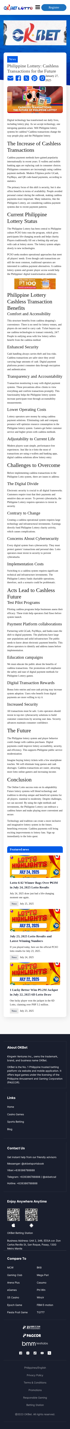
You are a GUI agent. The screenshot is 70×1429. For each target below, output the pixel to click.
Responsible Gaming (35, 1397)
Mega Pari (43, 1275)
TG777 (41, 1312)
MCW (10, 1267)
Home (10, 1106)
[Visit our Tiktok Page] (35, 1353)
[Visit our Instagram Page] (28, 1353)
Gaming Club (14, 1275)
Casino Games (15, 1114)
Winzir (40, 1297)
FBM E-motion (45, 1304)
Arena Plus (13, 1282)
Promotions (35, 1390)
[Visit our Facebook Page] (20, 1353)
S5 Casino (13, 1297)
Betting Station (35, 1404)
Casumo (41, 1282)
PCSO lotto (21, 232)
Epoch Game (14, 1304)
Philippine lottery (41, 135)
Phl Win (41, 1289)
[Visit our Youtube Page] (42, 1353)
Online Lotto (18, 787)
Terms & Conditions (35, 1382)
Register (54, 7)
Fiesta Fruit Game (17, 1312)
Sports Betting (15, 1121)
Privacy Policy (35, 1375)
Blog (9, 1129)
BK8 (39, 1267)
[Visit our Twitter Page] (49, 1353)
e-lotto (35, 449)
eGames (12, 1289)
